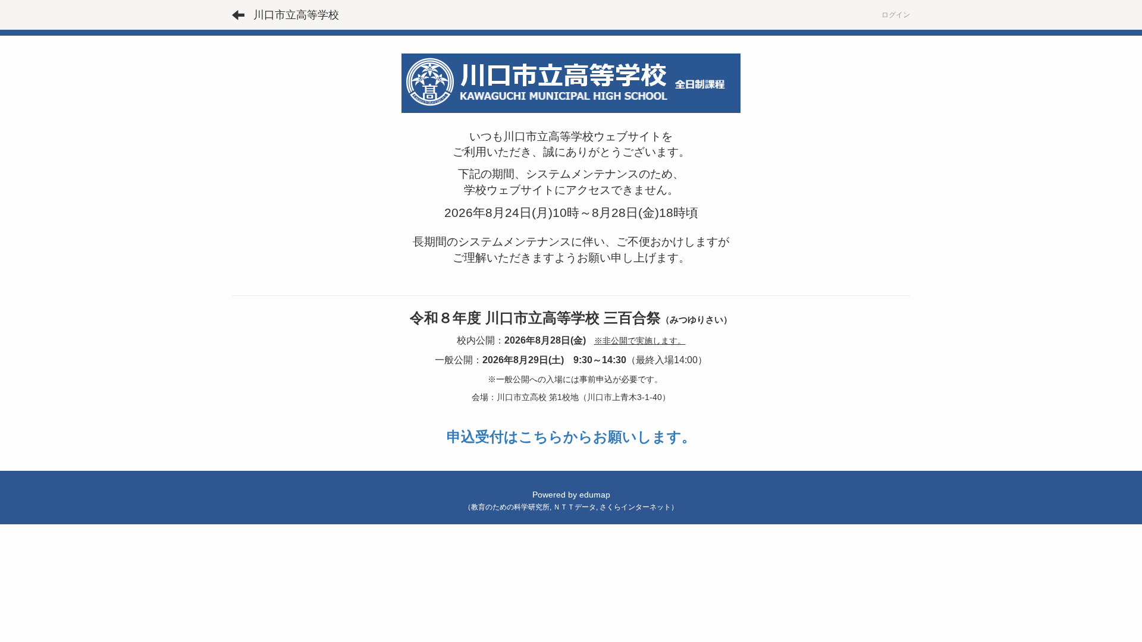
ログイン (895, 15)
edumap (594, 494)
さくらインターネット (635, 507)
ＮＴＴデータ (574, 507)
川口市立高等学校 (296, 15)
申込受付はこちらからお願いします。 (571, 437)
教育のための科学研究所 (510, 507)
